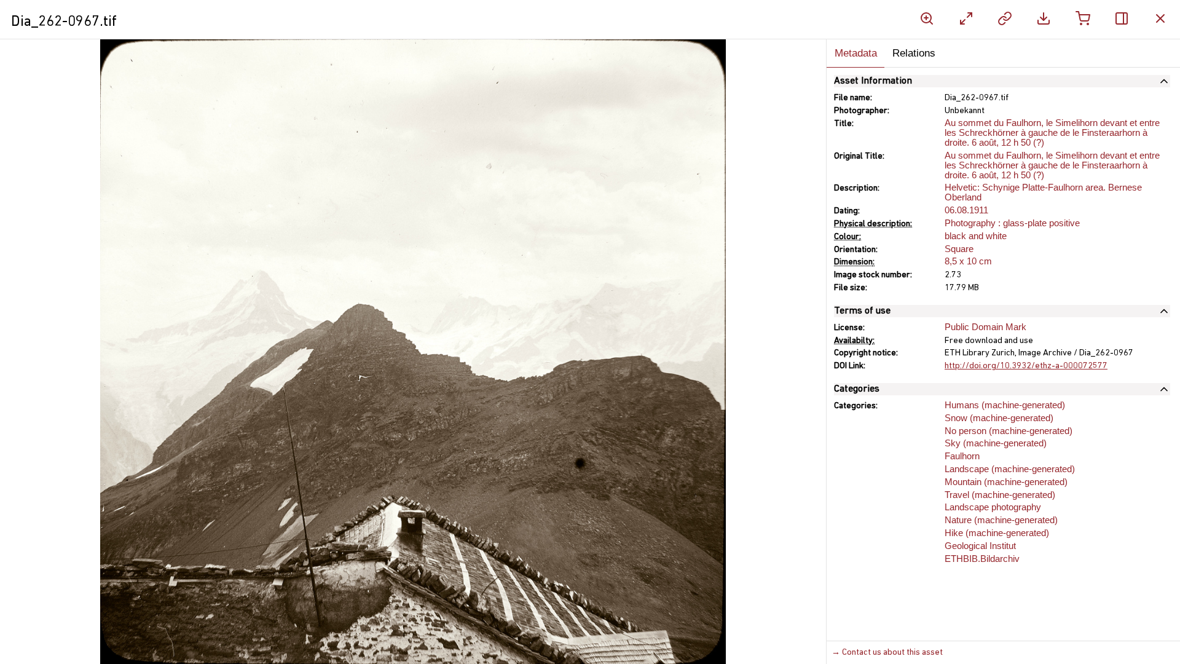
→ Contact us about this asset (887, 652)
